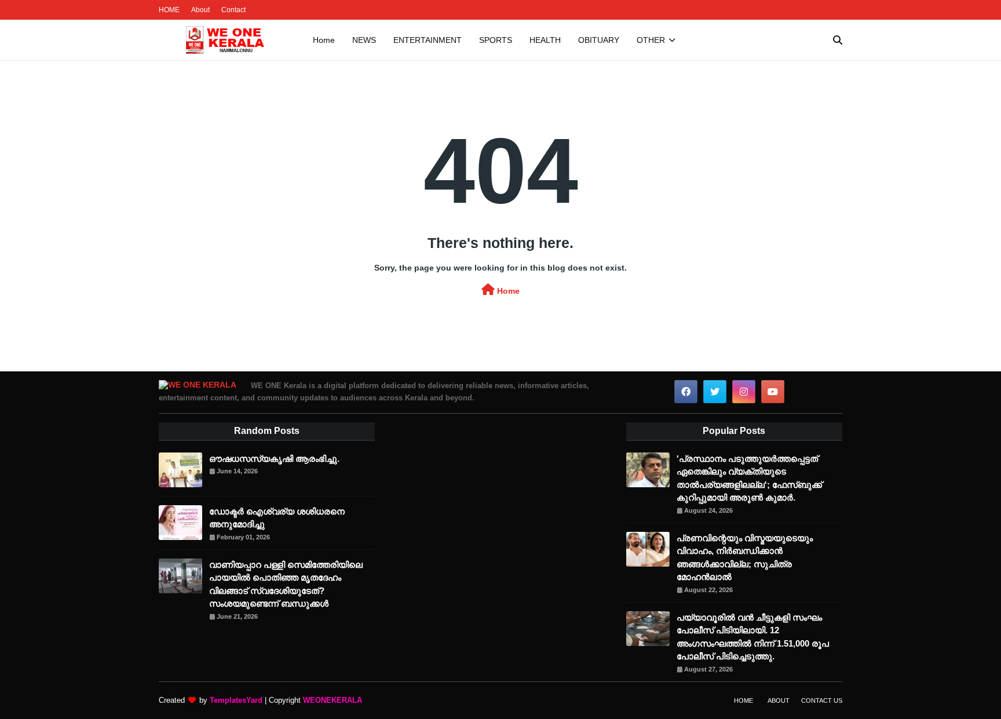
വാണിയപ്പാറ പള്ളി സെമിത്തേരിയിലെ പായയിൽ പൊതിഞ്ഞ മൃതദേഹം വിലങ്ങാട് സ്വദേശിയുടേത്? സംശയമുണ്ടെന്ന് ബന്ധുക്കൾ (286, 584)
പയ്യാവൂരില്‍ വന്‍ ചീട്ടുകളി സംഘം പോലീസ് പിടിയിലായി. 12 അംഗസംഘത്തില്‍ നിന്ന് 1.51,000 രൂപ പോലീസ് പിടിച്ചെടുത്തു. (753, 637)
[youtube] (772, 391)
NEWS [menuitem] (364, 40)
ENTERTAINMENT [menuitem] (427, 40)
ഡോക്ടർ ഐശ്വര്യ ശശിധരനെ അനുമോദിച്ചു (277, 518)
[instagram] (743, 391)
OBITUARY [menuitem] (598, 40)
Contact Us (821, 700)
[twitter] (714, 391)
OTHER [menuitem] (651, 40)
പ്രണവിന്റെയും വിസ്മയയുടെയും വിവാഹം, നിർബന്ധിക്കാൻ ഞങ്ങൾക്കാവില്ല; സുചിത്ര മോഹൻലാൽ (745, 557)
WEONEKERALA (332, 700)
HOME (169, 10)
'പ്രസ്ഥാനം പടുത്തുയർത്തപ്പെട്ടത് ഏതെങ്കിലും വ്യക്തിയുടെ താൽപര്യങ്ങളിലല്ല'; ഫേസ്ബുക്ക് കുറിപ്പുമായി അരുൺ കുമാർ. (749, 478)
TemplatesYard (236, 700)
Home (507, 290)
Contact (233, 10)
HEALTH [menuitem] (545, 40)
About (200, 10)
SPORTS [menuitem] (495, 40)
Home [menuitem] (324, 40)
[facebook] (685, 391)
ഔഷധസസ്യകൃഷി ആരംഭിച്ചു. (274, 458)
